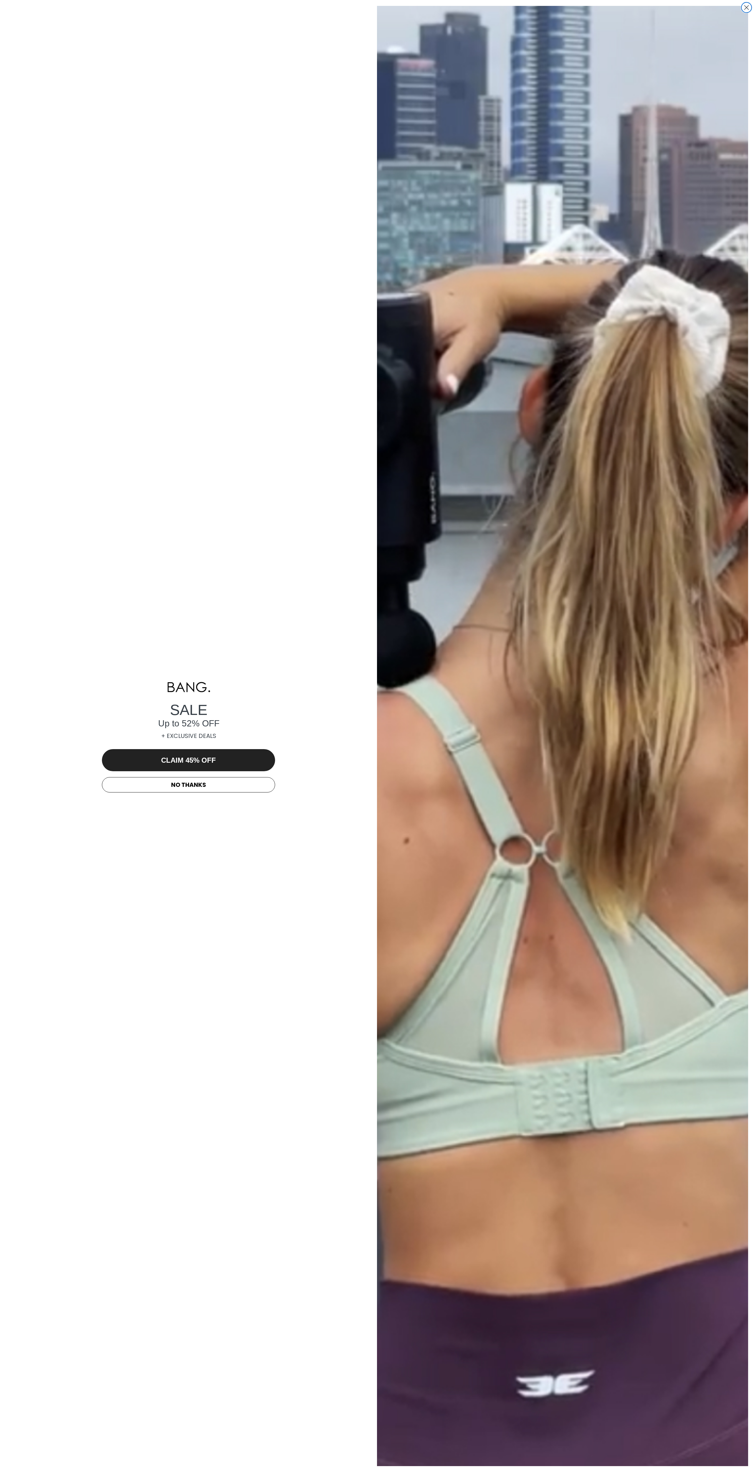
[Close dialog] (746, 7)
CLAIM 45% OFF (188, 760)
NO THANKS (188, 785)
